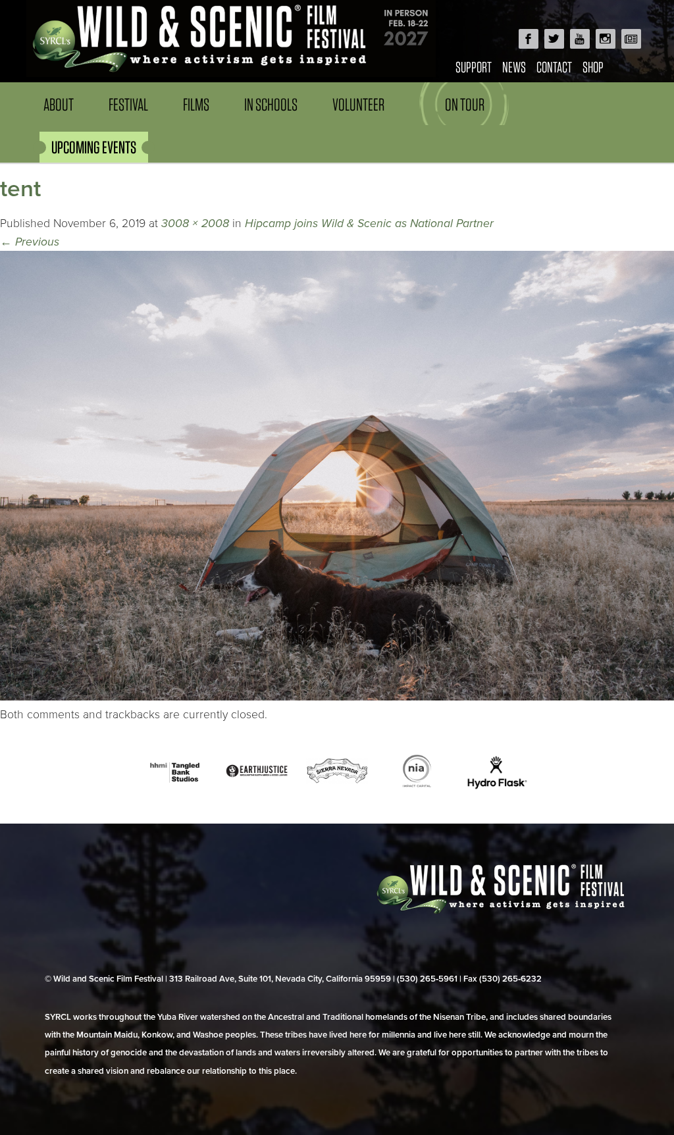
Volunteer (358, 104)
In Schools (271, 104)
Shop (593, 67)
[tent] (337, 697)
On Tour (464, 104)
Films (196, 104)
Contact (554, 67)
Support (473, 67)
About (58, 104)
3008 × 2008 (195, 223)
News (514, 67)
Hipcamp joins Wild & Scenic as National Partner (369, 223)
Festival (128, 104)
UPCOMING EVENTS (93, 147)
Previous (29, 242)
